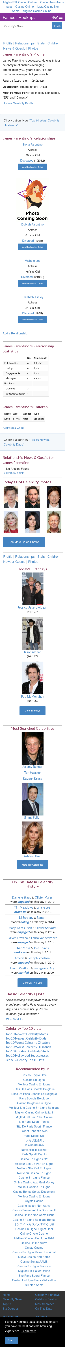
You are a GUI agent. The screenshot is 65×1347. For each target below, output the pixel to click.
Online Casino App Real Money (34, 1182)
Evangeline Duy (44, 968)
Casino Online (24, 6)
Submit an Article (14, 473)
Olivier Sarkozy (45, 928)
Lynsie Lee (43, 907)
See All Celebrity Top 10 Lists (24, 1060)
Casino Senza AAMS (34, 1261)
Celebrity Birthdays (47, 1295)
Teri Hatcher (32, 773)
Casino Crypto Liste (34, 1075)
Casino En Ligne (34, 1080)
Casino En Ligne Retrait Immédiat (34, 1252)
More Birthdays (32, 710)
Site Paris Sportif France (34, 1275)
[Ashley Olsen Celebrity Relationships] (32, 837)
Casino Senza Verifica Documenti (34, 1210)
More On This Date (32, 982)
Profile (7, 43)
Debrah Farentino (32, 224)
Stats (41, 43)
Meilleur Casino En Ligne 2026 (34, 1238)
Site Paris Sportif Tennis (34, 1121)
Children (53, 43)
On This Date (43, 1308)
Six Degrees (11, 1308)
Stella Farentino (32, 144)
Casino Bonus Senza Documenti (34, 1191)
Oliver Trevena (18, 938)
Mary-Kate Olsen (20, 928)
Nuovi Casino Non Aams (34, 1257)
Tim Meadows (23, 907)
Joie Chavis (41, 948)
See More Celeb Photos (23, 542)
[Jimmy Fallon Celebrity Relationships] (32, 799)
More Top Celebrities (32, 864)
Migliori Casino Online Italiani (34, 1112)
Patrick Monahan (32, 696)
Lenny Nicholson (39, 958)
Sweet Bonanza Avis (34, 1131)
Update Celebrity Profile (18, 103)
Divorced (28, 240)
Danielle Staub (21, 897)
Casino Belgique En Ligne (34, 1103)
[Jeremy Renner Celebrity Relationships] (32, 748)
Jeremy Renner (32, 766)
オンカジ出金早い (34, 1140)
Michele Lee (32, 260)
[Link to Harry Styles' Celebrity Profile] (11, 496)
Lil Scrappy (26, 917)
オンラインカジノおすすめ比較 (34, 1224)
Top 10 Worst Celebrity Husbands (28, 1047)
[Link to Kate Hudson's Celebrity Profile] (11, 522)
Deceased (26, 160)
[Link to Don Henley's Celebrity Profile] (54, 522)
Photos (33, 48)
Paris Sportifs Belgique (34, 1098)
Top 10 (7, 1304)
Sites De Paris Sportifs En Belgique (34, 1094)
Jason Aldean (32, 652)
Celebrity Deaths (46, 1299)
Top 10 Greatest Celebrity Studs (27, 1051)
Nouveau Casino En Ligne (34, 1173)
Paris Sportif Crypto (34, 1154)
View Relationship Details (33, 166)
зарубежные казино (34, 1150)
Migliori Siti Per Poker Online (34, 1117)
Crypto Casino (34, 1201)
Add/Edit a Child (13, 428)
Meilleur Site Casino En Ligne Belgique (34, 1107)
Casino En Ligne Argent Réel (34, 1229)
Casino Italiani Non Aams (34, 1205)
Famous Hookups (19, 17)
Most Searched (45, 1304)
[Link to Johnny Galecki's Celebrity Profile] (32, 496)
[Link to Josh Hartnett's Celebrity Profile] (54, 496)
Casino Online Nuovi (34, 1243)
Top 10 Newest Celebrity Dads (25, 1038)
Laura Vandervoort (44, 938)
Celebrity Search (13, 1299)
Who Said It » (14, 1019)
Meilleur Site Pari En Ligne (34, 1168)
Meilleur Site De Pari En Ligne (34, 1164)
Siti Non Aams (34, 1285)
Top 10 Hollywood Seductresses (27, 1055)
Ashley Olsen (32, 856)
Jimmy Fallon (32, 817)
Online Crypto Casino (34, 1233)
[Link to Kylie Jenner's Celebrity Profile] (32, 522)
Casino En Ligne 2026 (34, 1159)
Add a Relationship (15, 333)
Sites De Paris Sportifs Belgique (34, 1089)
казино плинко (34, 1145)
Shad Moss (23, 948)
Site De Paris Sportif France (34, 1126)
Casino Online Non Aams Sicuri (34, 1215)
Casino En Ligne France (34, 1177)
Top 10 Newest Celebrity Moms (26, 1034)
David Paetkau (20, 968)
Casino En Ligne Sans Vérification (34, 1280)
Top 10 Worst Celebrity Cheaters (27, 1042)
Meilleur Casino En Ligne (34, 1084)
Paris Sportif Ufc (34, 1136)
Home (6, 1295)
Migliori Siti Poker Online (34, 1271)
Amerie (19, 958)
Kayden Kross (32, 779)
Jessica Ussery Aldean (32, 607)
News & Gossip (14, 48)
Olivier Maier (43, 897)
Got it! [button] (11, 1340)
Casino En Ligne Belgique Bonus (34, 1219)
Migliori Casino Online (37, 11)
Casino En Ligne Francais (34, 1266)
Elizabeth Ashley (32, 297)
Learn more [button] (28, 1331)
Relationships (25, 43)
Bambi (41, 917)
